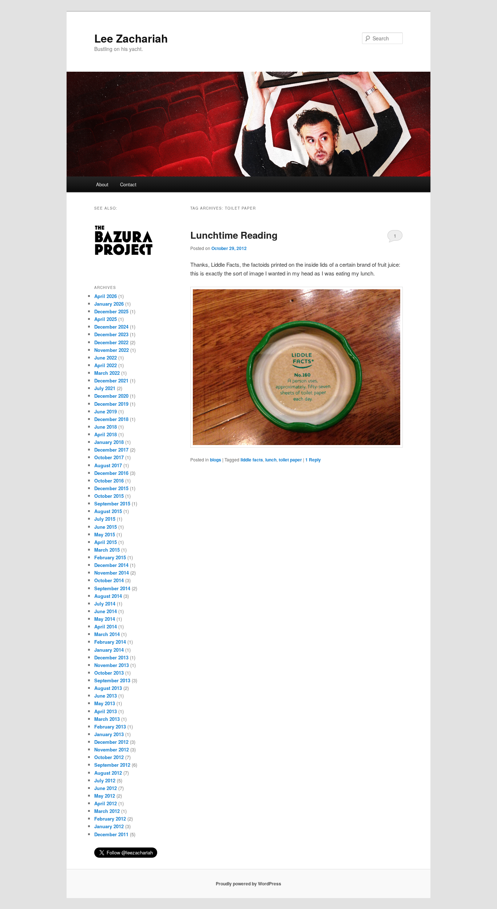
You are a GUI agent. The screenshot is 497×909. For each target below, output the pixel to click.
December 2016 (111, 472)
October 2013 (109, 672)
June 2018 (105, 426)
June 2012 (105, 788)
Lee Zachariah (131, 38)
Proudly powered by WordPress (248, 883)
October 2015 (109, 495)
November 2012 (111, 749)
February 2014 (110, 641)
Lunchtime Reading (234, 235)
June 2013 (105, 695)
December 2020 (111, 395)
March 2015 (107, 549)
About (102, 184)
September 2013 (112, 680)
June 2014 (105, 611)
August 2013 (108, 687)
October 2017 (109, 457)
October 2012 (109, 757)
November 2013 (111, 665)
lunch (271, 459)
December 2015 (111, 488)
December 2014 (111, 564)
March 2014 (107, 634)
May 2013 (104, 703)
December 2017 (111, 449)
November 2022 (111, 349)
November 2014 (111, 572)
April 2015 (105, 542)
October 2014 (109, 580)
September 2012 (112, 764)
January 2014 (109, 649)
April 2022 (105, 365)
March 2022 (107, 372)
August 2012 (108, 772)
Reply (313, 459)
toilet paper (290, 459)
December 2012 (111, 741)
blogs (215, 459)
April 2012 (105, 803)
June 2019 (105, 411)
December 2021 (111, 380)
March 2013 (107, 718)
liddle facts (251, 459)
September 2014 (112, 588)
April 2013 (105, 711)
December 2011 (111, 834)
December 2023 (111, 334)
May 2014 (104, 618)
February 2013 (110, 726)
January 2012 (109, 826)
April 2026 (105, 296)
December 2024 (111, 326)
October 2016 (109, 480)
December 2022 (111, 342)
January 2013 (109, 734)
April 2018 (105, 434)
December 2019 (111, 403)
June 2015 (105, 526)
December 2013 (111, 657)
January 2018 (109, 441)
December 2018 (111, 419)
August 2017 (108, 465)
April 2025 (105, 318)
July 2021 (104, 388)
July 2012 (104, 780)
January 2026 (109, 303)
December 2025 (111, 311)
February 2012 (110, 818)
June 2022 (105, 357)
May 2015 (104, 534)
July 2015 (104, 518)
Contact (128, 184)
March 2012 (107, 810)
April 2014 (105, 626)
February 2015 (110, 557)
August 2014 (108, 595)
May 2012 (104, 795)
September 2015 (112, 503)
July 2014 (104, 603)
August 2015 (108, 511)
